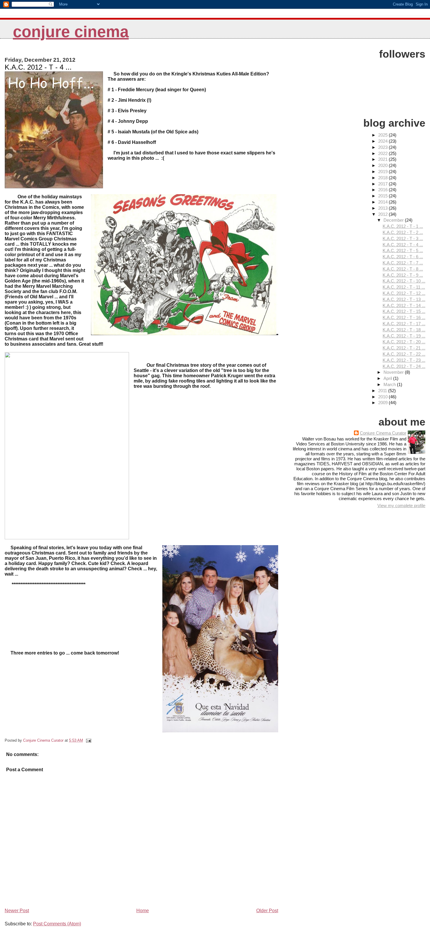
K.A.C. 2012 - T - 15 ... (404, 311)
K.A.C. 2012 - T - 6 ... (403, 256)
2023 (383, 147)
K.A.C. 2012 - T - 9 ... (403, 275)
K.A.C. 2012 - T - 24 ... (404, 366)
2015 (383, 195)
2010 (383, 396)
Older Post (267, 910)
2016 (383, 189)
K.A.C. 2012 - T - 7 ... (403, 262)
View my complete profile (401, 505)
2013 (383, 208)
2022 (383, 153)
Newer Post (17, 910)
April (388, 378)
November (394, 372)
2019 (383, 171)
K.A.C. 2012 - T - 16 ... (404, 317)
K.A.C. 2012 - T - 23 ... (404, 360)
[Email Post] (88, 740)
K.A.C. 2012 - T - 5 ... (403, 250)
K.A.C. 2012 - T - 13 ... (404, 299)
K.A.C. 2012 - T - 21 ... (404, 347)
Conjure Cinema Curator (383, 433)
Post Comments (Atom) (57, 923)
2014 (383, 201)
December (394, 220)
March (390, 384)
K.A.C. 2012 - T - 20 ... (404, 341)
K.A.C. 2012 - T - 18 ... (404, 329)
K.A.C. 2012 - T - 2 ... (403, 232)
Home (142, 910)
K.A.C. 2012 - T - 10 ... (404, 280)
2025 (383, 134)
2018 (383, 177)
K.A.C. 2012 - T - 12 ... (404, 293)
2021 (383, 159)
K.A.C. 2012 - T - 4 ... (403, 244)
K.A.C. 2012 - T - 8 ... (403, 268)
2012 (383, 214)
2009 (383, 402)
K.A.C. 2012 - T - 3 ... (403, 238)
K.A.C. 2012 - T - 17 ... (404, 323)
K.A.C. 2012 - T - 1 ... (403, 226)
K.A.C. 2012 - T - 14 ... (404, 305)
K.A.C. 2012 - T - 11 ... (404, 287)
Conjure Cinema (71, 32)
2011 (383, 390)
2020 (383, 165)
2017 (383, 183)
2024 (383, 141)
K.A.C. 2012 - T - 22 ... (404, 354)
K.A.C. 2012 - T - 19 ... (404, 335)
